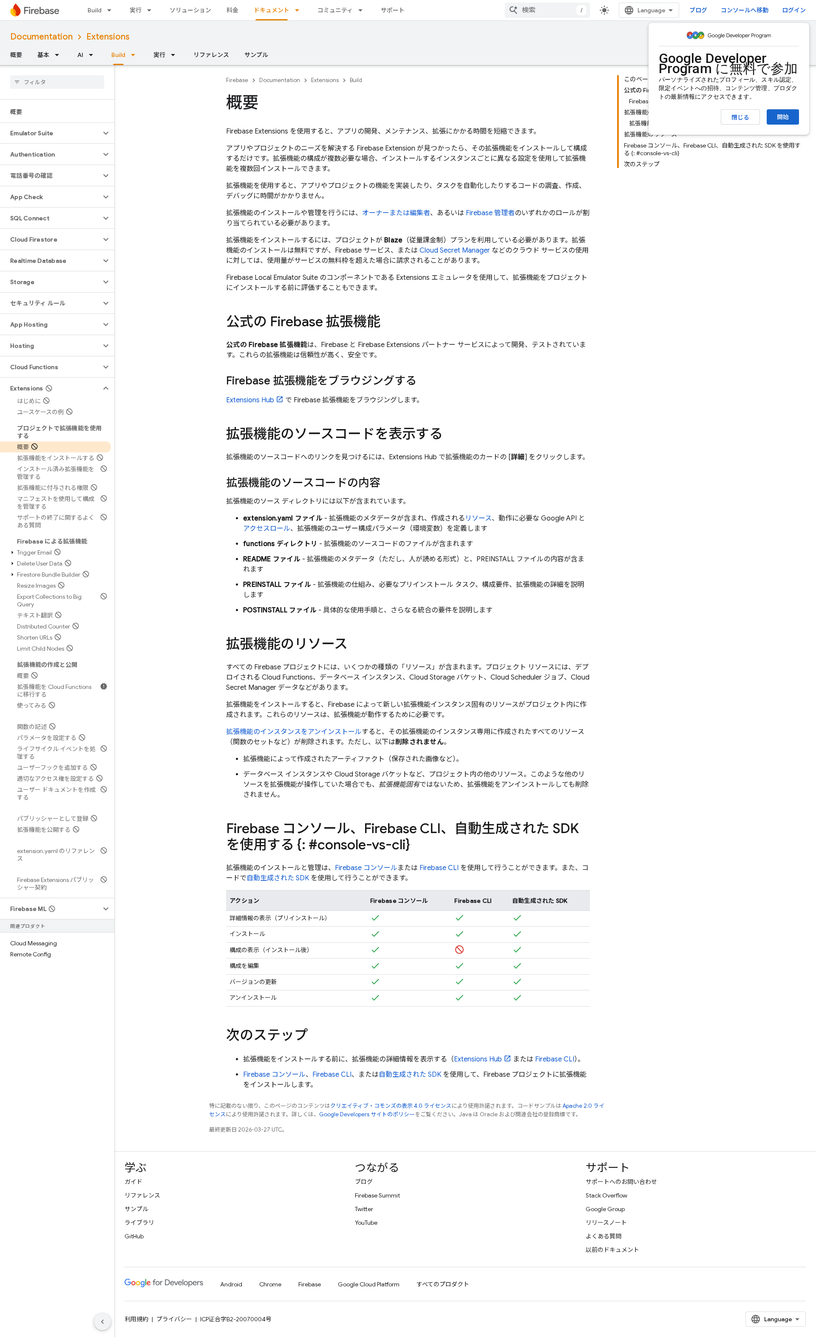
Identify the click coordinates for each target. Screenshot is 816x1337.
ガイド (133, 1182)
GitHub (134, 1236)
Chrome (270, 1284)
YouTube (366, 1222)
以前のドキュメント (612, 1250)
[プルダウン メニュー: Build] (112, 10)
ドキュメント (271, 10)
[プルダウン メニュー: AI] (93, 55)
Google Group (605, 1209)
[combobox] (547, 10)
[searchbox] (57, 82)
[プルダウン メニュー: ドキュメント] (299, 10)
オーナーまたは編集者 (396, 213)
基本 (43, 55)
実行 (136, 10)
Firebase (237, 80)
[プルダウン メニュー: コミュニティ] (363, 10)
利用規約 (136, 1319)
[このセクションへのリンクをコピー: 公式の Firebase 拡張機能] (388, 323)
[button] (50, 133)
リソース (478, 518)
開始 (783, 117)
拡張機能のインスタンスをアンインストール (294, 732)
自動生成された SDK (277, 878)
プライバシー (174, 1319)
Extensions (108, 36)
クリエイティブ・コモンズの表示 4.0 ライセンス (390, 1105)
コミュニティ (335, 10)
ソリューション (190, 10)
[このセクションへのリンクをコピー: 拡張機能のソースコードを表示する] (451, 435)
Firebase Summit (377, 1195)
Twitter (364, 1209)
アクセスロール (266, 528)
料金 (232, 10)
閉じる (740, 117)
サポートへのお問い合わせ (621, 1182)
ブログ (698, 10)
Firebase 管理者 (490, 213)
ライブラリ (139, 1222)
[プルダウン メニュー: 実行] (152, 10)
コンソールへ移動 (744, 10)
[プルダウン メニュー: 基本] (59, 55)
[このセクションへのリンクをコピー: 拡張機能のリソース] (356, 645)
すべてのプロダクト (442, 1284)
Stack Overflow (606, 1195)
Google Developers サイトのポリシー (367, 1114)
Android (231, 1284)
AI (80, 55)
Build (95, 10)
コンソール (366, 868)
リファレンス (211, 55)
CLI (439, 868)
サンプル (256, 55)
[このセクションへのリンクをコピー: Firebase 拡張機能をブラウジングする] (425, 381)
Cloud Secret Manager (454, 250)
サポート (393, 10)
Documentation (41, 36)
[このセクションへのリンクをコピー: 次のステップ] (316, 1036)
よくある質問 (603, 1236)
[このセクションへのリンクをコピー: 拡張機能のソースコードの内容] (388, 483)
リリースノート (606, 1222)
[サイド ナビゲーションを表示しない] (102, 1321)
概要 (16, 55)
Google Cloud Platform (369, 1284)
